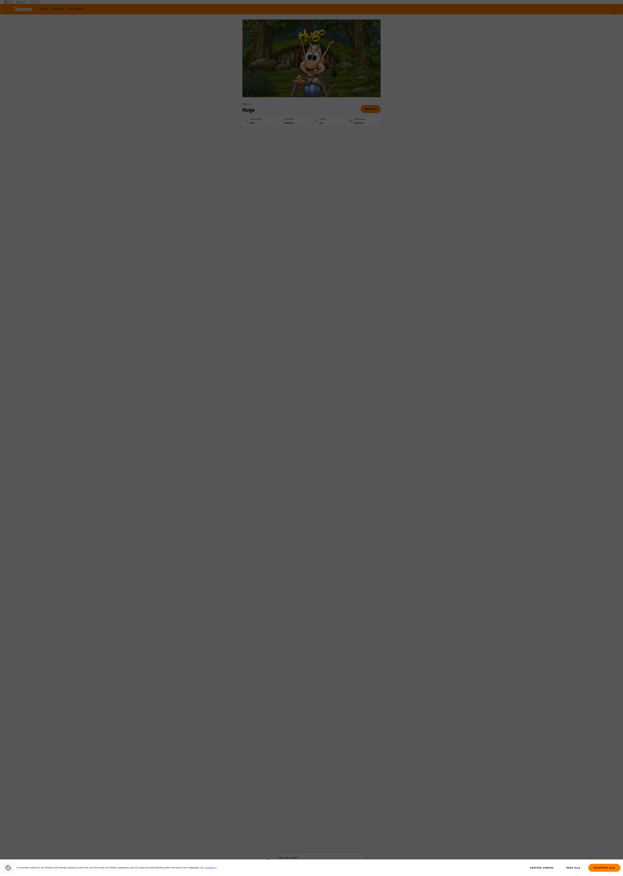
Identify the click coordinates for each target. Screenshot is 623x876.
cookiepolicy (210, 867)
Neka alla (573, 868)
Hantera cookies (542, 868)
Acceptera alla (604, 868)
